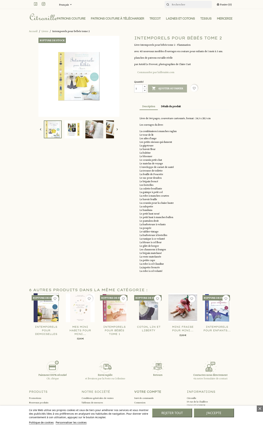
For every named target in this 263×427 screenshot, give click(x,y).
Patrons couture (71, 18)
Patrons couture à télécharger (117, 18)
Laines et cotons (180, 18)
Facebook (35, 4)
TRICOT (154, 18)
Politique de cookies (41, 422)
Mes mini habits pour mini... (80, 330)
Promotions (35, 398)
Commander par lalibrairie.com (155, 72)
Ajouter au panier (167, 88)
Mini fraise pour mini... (183, 328)
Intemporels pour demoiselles (46, 330)
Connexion (139, 402)
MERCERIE (224, 18)
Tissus (205, 18)
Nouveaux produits (38, 402)
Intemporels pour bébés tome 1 (114, 330)
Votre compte (147, 391)
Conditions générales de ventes (98, 398)
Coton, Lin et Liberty (148, 328)
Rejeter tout (172, 413)
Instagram (43, 4)
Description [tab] (148, 106)
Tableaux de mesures (92, 402)
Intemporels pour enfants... (217, 328)
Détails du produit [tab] (171, 106)
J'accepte (213, 413)
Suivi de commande (144, 398)
